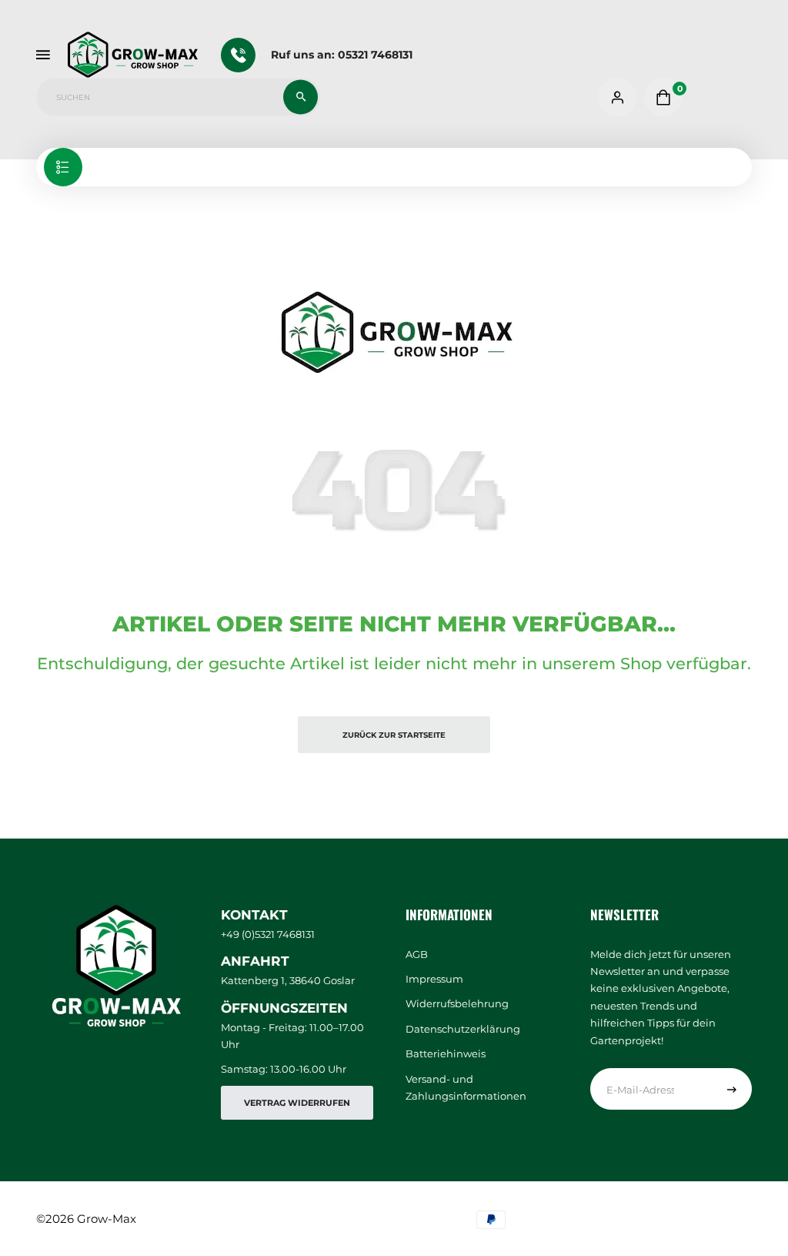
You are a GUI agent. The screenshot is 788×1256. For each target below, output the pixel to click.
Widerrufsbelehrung (457, 1003)
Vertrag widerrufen (297, 1102)
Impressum (434, 979)
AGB (417, 954)
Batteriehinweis (446, 1053)
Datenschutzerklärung (463, 1029)
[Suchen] (300, 97)
